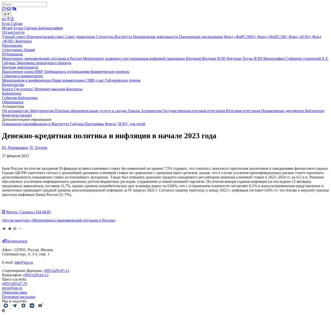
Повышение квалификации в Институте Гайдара (43, 124)
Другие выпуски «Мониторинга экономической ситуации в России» (59, 220)
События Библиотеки (20, 98)
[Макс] (6, 306)
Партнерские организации (201, 37)
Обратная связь (14, 292)
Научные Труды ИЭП (245, 58)
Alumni (29, 50)
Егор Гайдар (12, 24)
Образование (13, 102)
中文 (10, 19)
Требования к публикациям (67, 71)
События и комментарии (22, 76)
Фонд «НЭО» (300, 37)
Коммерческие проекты (109, 71)
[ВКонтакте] (4, 228)
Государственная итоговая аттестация (194, 111)
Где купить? (24, 89)
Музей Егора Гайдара (20, 28)
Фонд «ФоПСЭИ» (273, 37)
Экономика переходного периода (43, 63)
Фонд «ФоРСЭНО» (240, 37)
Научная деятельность (20, 67)
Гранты (134, 111)
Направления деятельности (156, 37)
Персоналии (12, 45)
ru (6, 14)
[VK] (32, 306)
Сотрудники (12, 50)
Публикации (12, 54)
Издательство (13, 85)
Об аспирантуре (16, 111)
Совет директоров (80, 37)
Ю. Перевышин (15, 148)
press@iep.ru (12, 288)
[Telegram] (9, 228)
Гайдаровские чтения (122, 80)
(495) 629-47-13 (56, 271)
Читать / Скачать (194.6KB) (28, 212)
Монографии (274, 58)
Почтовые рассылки (18, 297)
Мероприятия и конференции (27, 80)
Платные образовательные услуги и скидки (91, 111)
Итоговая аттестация (243, 111)
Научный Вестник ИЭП (206, 58)
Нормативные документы (283, 111)
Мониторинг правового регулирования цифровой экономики (134, 58)
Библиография (51, 28)
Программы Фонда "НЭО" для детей (114, 124)
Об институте (13, 32)
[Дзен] (23, 306)
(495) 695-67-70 (14, 284)
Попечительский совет (45, 37)
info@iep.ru (24, 262)
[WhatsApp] (15, 228)
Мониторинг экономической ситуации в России (42, 58)
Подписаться (16, 241)
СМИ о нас (95, 80)
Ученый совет (14, 37)
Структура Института (114, 37)
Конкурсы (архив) (17, 115)
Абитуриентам (42, 111)
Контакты (24, 41)
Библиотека (11, 93)
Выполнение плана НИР (23, 71)
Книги (8, 89)
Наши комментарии (69, 80)
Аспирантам (152, 111)
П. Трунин (38, 148)
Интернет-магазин (50, 89)
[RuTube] (41, 306)
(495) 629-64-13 (35, 275)
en (4, 19)
